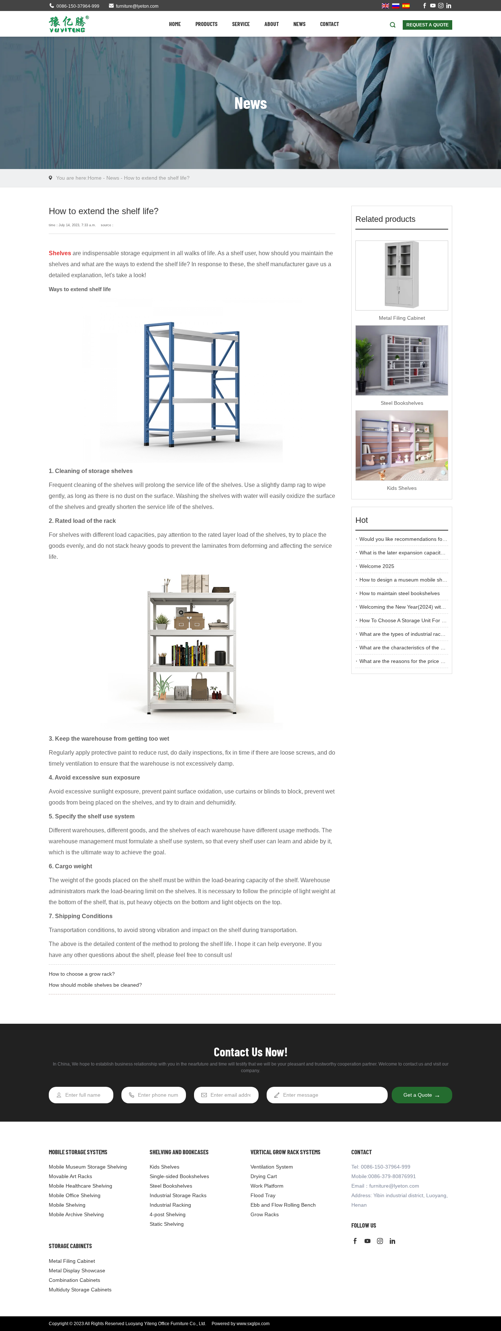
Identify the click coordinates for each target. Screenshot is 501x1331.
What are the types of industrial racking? (406, 634)
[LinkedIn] (449, 6)
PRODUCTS (206, 23)
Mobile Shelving (67, 1205)
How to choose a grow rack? (82, 974)
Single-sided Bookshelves (179, 1176)
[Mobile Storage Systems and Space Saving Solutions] (69, 24)
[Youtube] (432, 6)
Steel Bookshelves (402, 403)
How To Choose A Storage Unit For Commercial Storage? (425, 620)
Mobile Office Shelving (74, 1195)
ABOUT (271, 23)
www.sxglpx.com (253, 1323)
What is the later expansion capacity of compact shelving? (426, 553)
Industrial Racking (170, 1205)
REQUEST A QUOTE (427, 24)
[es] (406, 5)
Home (95, 178)
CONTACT (329, 23)
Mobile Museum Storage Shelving (88, 1167)
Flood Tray (263, 1195)
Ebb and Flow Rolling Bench (283, 1205)
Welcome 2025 (376, 566)
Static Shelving (167, 1224)
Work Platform (267, 1186)
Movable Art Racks (70, 1176)
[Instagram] (441, 6)
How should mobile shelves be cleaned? (95, 985)
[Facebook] (424, 6)
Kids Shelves (402, 488)
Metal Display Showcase (77, 1270)
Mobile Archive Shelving (76, 1214)
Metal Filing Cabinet (402, 318)
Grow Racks (265, 1214)
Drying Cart (264, 1176)
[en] (385, 5)
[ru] (395, 5)
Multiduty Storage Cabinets (80, 1289)
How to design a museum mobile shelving (407, 580)
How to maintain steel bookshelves (399, 593)
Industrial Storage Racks (178, 1195)
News (112, 178)
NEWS (299, 23)
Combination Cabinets (74, 1280)
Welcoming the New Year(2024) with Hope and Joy (418, 607)
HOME (175, 23)
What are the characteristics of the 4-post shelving (417, 647)
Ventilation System (272, 1167)
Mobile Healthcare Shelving (80, 1186)
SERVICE (241, 23)
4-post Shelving (168, 1214)
